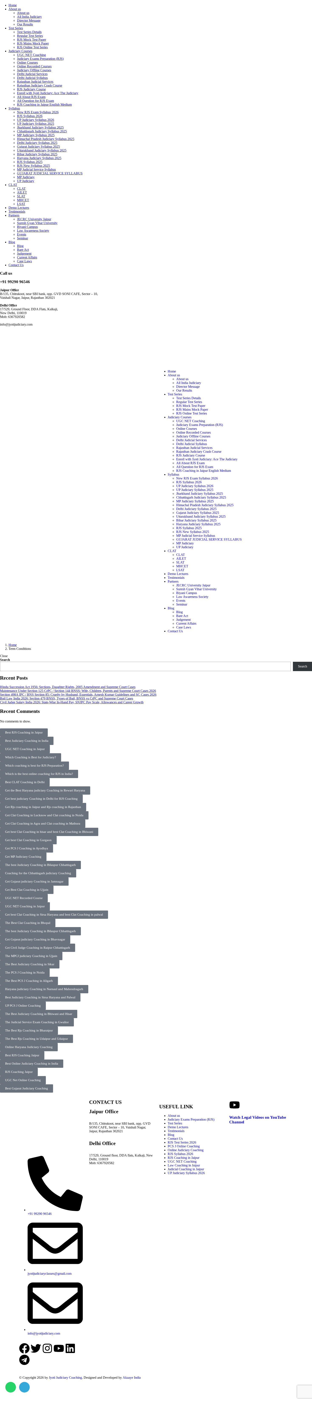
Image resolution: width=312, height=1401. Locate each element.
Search (5, 660)
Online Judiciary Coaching (186, 1150)
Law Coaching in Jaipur (184, 1165)
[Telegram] (24, 1360)
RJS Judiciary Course (31, 89)
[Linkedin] (70, 1348)
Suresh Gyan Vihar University (37, 223)
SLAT (21, 196)
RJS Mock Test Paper (31, 39)
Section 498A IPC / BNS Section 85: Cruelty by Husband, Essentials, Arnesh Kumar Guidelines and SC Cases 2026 (78, 694)
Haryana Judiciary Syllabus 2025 (39, 158)
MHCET (23, 200)
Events (21, 234)
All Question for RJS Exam (35, 101)
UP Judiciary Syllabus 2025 (35, 123)
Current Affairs (27, 257)
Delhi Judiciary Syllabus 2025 (37, 143)
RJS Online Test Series (32, 47)
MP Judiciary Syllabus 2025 (36, 135)
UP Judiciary (25, 181)
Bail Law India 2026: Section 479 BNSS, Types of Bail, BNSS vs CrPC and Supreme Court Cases (66, 698)
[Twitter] (36, 1348)
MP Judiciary (26, 177)
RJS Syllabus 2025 (29, 162)
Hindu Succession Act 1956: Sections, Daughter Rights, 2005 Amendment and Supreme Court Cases (67, 687)
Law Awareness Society (33, 230)
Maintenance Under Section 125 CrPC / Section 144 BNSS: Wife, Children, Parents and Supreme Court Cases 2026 (78, 691)
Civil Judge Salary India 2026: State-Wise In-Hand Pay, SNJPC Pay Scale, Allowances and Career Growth (71, 702)
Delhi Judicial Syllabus (32, 78)
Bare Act (23, 250)
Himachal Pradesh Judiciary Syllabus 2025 (45, 139)
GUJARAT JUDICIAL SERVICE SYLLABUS (50, 173)
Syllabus (14, 108)
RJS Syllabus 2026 (29, 116)
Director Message (29, 20)
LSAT (21, 204)
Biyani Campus (27, 227)
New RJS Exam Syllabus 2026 (38, 112)
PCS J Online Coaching (184, 1146)
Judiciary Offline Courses (34, 70)
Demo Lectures (18, 207)
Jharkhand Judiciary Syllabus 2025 (40, 127)
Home (12, 5)
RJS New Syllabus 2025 (33, 165)
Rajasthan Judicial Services (35, 81)
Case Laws (24, 261)
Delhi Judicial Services (32, 74)
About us (14, 9)
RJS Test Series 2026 (182, 1142)
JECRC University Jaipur (34, 219)
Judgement (24, 253)
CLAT (12, 185)
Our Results (25, 24)
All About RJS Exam (31, 97)
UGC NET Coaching (31, 55)
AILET (22, 192)
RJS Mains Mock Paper (33, 43)
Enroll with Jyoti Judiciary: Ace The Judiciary (47, 93)
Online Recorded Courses (34, 66)
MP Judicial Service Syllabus (36, 169)
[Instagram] (47, 1348)
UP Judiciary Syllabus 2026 (35, 120)
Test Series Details (29, 32)
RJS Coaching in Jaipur (183, 1157)
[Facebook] (24, 1348)
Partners (13, 215)
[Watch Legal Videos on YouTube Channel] (234, 1105)
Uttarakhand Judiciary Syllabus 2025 (41, 150)
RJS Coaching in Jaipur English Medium (44, 104)
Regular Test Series (30, 36)
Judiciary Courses (20, 51)
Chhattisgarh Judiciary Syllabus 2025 (42, 131)
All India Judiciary (29, 16)
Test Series (15, 28)
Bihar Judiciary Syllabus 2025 (37, 154)
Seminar (22, 238)
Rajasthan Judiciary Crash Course (39, 85)
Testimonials (16, 211)
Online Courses (27, 62)
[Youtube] (58, 1348)
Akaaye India (132, 1377)
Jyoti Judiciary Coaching (65, 1377)
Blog (11, 242)
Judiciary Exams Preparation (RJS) (40, 58)
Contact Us (16, 265)
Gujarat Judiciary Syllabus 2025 (38, 146)
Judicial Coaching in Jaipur (186, 1169)
